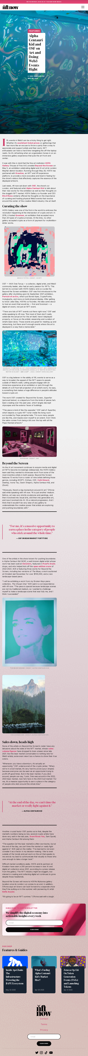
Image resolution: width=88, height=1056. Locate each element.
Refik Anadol (8, 892)
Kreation (20, 173)
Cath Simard (43, 480)
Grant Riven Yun (37, 836)
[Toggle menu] (83, 7)
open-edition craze (42, 566)
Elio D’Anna (7, 196)
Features (34, 31)
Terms (44, 1024)
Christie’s (26, 564)
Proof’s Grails (49, 564)
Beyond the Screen (44, 165)
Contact (44, 1019)
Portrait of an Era (10, 296)
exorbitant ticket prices (28, 143)
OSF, (34, 186)
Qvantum (19, 215)
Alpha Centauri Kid (35, 188)
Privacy (44, 1030)
